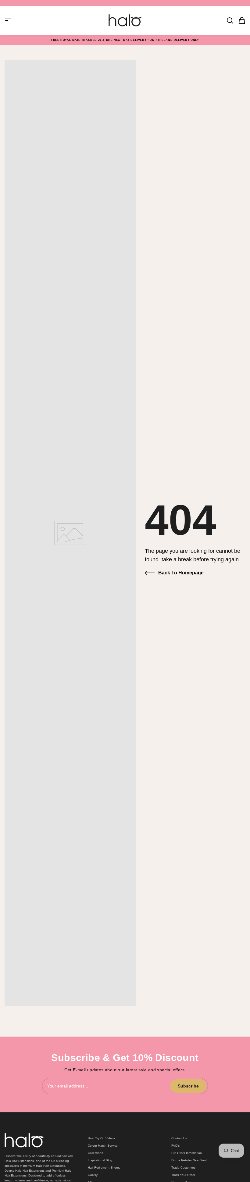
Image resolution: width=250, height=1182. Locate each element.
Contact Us (179, 1138)
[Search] (228, 20)
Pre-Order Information (186, 1153)
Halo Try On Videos (101, 1138)
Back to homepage (181, 572)
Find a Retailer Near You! (189, 1160)
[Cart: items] (239, 20)
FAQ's (175, 1145)
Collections (95, 1153)
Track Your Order (183, 1175)
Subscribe (188, 1086)
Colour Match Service (103, 1145)
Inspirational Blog (100, 1160)
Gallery (93, 1175)
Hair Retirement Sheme (104, 1167)
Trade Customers (183, 1167)
